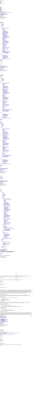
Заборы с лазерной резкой (6, 52)
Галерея (1, 59)
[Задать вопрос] (0, 285)
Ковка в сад (3, 49)
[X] (3, 319)
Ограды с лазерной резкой (6, 41)
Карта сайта (1, 334)
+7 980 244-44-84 (3, 320)
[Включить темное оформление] (0, 76)
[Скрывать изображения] (0, 8)
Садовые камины (5, 45)
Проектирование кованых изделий (6, 58)
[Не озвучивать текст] (0, 10)
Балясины (4, 28)
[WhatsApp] (5, 319)
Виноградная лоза (5, 34)
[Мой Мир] (2, 319)
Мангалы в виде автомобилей (6, 47)
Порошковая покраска (5, 57)
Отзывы (2, 125)
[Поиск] (0, 64)
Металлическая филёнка (5, 32)
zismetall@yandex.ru (2, 170)
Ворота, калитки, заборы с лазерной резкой (6, 51)
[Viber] (4, 319)
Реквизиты (3, 25)
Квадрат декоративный (5, 35)
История (2, 24)
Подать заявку (2, 22)
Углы (3, 29)
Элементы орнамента (5, 30)
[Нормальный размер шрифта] (0, 1)
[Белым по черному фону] (0, 4)
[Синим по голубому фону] (0, 5)
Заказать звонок (2, 67)
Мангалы (4, 44)
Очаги (3, 48)
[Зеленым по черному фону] (0, 6)
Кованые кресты (4, 40)
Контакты (1, 60)
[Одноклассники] (1, 319)
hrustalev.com (5, 333)
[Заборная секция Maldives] (3, 316)
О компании (3, 78)
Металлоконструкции (4, 55)
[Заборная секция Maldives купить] (16, 300)
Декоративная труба (5, 37)
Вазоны (4, 38)
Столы (3, 43)
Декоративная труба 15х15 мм (6, 36)
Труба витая (4, 33)
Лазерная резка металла (5, 56)
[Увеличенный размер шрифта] (0, 2)
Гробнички (4, 39)
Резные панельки (5, 31)
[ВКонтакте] (0, 319)
